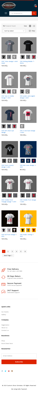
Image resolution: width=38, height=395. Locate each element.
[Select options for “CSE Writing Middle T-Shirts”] (23, 52)
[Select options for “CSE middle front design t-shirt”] (23, 191)
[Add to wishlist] (14, 52)
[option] (23, 57)
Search (34, 13)
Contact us (5, 330)
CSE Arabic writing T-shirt (27, 235)
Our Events (5, 312)
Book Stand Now (7, 343)
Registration (5, 325)
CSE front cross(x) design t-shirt (7, 166)
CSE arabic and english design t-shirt (27, 96)
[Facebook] (2, 371)
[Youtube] (8, 371)
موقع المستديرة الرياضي (8, 365)
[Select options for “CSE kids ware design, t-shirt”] (23, 156)
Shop (3, 341)
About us (4, 327)
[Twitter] (5, 371)
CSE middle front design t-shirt (28, 200)
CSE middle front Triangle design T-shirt (8, 200)
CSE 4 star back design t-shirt (27, 131)
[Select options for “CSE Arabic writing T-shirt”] (23, 225)
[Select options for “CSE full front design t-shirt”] (5, 225)
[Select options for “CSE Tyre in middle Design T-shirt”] (5, 87)
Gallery (3, 314)
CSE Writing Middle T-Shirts (27, 62)
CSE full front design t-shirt (9, 235)
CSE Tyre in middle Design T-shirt (7, 96)
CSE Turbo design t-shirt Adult (9, 62)
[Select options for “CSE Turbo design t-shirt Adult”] (5, 52)
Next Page (7, 255)
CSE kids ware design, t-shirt (28, 166)
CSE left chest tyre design (7, 131)
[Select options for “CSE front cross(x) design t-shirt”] (5, 156)
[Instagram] (12, 371)
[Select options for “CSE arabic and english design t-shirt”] (23, 87)
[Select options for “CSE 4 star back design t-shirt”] (23, 121)
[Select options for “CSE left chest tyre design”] (5, 121)
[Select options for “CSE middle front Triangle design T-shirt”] (5, 191)
